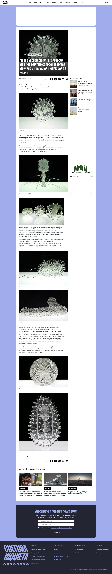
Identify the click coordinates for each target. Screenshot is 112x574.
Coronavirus (32, 54)
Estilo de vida (23, 488)
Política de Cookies (93, 569)
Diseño (47, 2)
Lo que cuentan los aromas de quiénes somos (84, 109)
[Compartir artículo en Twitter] (55, 79)
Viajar (75, 2)
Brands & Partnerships (81, 553)
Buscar (106, 2)
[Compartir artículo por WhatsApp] (67, 79)
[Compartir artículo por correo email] (63, 79)
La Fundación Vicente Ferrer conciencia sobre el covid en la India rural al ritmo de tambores (30, 493)
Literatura (67, 2)
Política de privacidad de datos (81, 569)
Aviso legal (72, 569)
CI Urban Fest (57, 559)
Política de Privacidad (65, 528)
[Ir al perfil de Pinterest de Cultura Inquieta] (24, 564)
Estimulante (72, 488)
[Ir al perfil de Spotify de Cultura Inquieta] (21, 564)
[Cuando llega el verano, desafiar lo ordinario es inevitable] (73, 93)
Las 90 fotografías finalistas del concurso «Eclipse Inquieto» (85, 83)
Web (28, 457)
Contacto (98, 553)
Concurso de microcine (38, 559)
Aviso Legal (54, 528)
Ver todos (90, 176)
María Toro (23, 78)
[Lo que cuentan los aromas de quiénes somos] (73, 111)
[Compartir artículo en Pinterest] (59, 79)
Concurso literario (36, 563)
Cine (60, 2)
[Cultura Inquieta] (5, 3)
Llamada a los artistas (102, 549)
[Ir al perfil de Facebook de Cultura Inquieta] (4, 564)
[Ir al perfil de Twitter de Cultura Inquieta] (8, 564)
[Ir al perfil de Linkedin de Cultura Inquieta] (27, 564)
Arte (29, 2)
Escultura (23, 54)
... (81, 2)
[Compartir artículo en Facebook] (51, 79)
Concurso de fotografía (38, 556)
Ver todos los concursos (38, 549)
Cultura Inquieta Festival (60, 556)
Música (54, 2)
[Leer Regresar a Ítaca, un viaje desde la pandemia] (80, 479)
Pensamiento (38, 2)
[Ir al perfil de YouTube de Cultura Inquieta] (18, 564)
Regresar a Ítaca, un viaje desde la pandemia (77, 493)
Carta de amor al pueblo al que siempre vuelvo (85, 100)
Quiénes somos (79, 549)
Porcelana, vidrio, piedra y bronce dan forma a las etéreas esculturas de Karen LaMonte (55, 493)
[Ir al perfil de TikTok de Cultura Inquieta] (14, 564)
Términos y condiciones (103, 569)
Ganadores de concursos (38, 553)
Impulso (55, 549)
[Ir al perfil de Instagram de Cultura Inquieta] (11, 564)
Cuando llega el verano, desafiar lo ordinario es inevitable (85, 92)
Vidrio (39, 54)
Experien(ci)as (57, 553)
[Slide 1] (80, 207)
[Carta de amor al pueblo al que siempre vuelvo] (73, 102)
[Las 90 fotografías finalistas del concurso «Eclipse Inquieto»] (73, 84)
